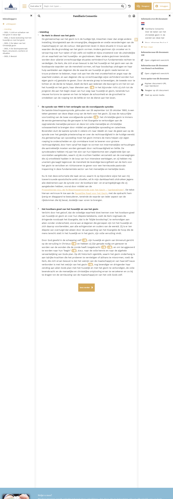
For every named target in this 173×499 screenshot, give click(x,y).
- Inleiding (7, 29)
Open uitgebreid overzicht (157, 60)
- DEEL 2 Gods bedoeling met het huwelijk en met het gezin (17, 39)
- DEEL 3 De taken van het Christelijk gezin (14, 44)
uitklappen (11, 24)
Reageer (146, 6)
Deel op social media (154, 95)
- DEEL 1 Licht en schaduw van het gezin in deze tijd (16, 33)
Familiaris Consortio (85, 16)
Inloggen (164, 6)
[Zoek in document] (39, 16)
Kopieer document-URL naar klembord (155, 84)
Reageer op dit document (157, 90)
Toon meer (148, 47)
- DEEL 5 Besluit (10, 56)
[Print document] (134, 16)
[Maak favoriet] (129, 16)
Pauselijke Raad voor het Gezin (91, 193)
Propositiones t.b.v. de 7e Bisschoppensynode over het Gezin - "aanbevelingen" (83, 189)
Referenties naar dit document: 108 (155, 53)
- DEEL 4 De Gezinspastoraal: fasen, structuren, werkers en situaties (15, 51)
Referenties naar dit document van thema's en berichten (154, 66)
